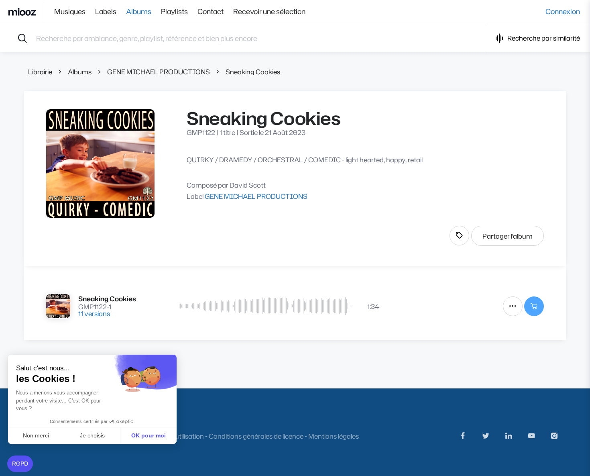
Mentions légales (333, 436)
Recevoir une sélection (269, 11)
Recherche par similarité (543, 38)
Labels (105, 11)
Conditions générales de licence (256, 436)
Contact (210, 11)
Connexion (562, 11)
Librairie (40, 71)
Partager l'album (507, 236)
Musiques (69, 11)
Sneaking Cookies (253, 71)
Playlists (174, 11)
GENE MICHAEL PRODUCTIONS (158, 71)
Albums (138, 11)
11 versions (94, 313)
